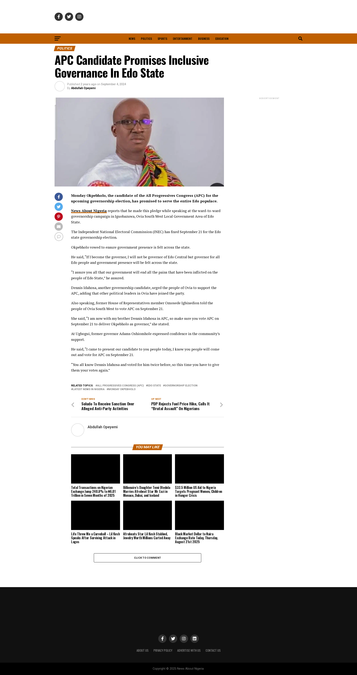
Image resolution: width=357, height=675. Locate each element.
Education (221, 38)
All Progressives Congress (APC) (120, 385)
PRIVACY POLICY (163, 650)
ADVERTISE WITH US (189, 650)
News (132, 38)
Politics (146, 38)
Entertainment (182, 38)
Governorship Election (181, 385)
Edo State (154, 385)
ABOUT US (143, 650)
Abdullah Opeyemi (83, 88)
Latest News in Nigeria (89, 389)
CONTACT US (213, 650)
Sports (162, 38)
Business (203, 38)
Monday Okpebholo (122, 389)
